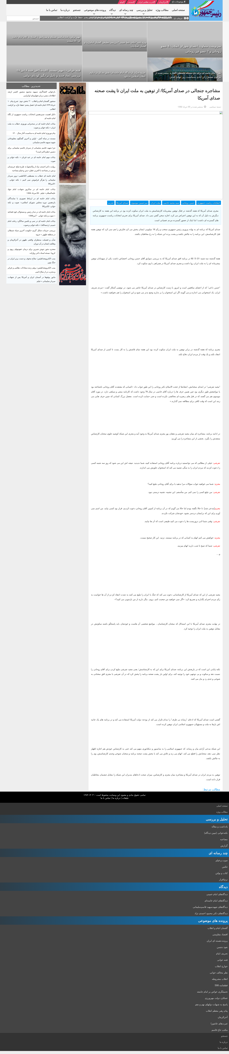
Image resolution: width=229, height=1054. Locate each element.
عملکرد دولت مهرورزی (216, 998)
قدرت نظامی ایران (146, 1)
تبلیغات (125, 797)
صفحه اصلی (222, 805)
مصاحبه (224, 839)
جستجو (224, 1035)
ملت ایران (155, 202)
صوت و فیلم (222, 860)
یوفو (121, 1)
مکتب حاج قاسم (220, 1029)
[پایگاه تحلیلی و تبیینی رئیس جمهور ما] (72, 133)
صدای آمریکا (122, 202)
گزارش (224, 845)
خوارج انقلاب (221, 966)
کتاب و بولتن (221, 873)
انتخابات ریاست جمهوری (208, 202)
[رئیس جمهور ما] (206, 10)
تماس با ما (105, 797)
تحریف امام (222, 953)
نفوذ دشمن (222, 947)
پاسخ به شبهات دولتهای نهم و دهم (211, 1004)
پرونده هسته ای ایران (217, 940)
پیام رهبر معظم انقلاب (217, 1010)
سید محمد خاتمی (171, 202)
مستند (130, 1)
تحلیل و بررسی (217, 819)
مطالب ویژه (222, 811)
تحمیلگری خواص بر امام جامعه (212, 991)
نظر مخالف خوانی (219, 972)
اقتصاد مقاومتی (220, 934)
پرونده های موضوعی (213, 920)
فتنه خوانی (222, 959)
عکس (225, 866)
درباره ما (116, 797)
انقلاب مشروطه (220, 978)
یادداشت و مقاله (220, 826)
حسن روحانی (188, 202)
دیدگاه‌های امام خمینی (217, 894)
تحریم (110, 202)
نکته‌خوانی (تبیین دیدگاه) (216, 832)
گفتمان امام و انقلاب (218, 928)
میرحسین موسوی (139, 202)
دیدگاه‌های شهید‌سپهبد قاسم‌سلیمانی (210, 906)
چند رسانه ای (218, 852)
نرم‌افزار (223, 879)
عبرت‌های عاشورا (219, 1023)
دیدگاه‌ (223, 886)
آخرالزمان (163, 1)
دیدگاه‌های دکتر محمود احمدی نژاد (211, 913)
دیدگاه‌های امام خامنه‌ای (216, 900)
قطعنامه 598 (221, 985)
